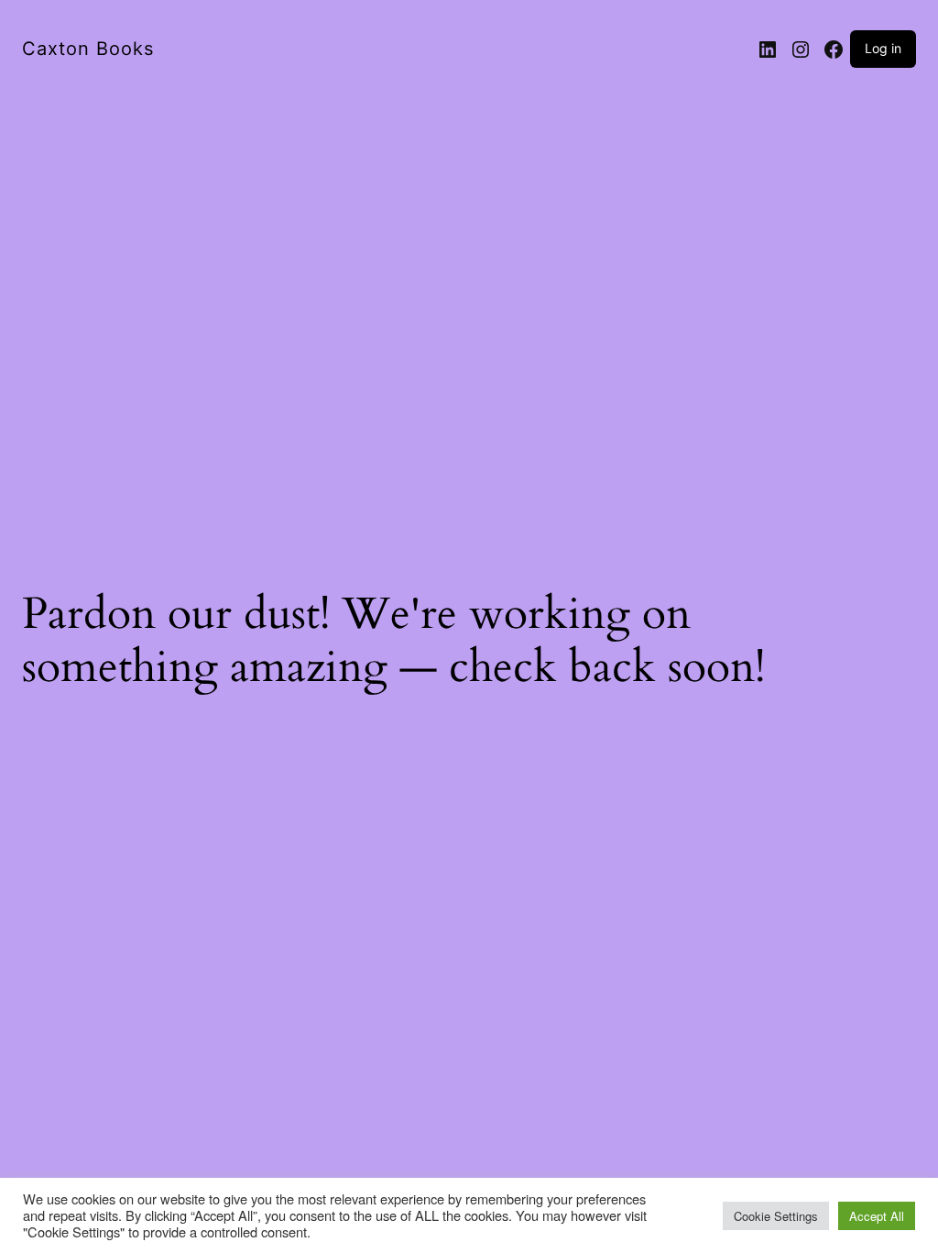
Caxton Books (88, 49)
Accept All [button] (876, 1216)
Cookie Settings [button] (776, 1216)
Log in (883, 48)
